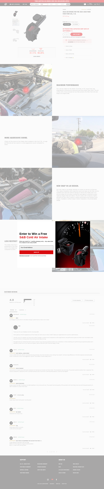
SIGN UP (36, 252)
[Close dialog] (85, 223)
